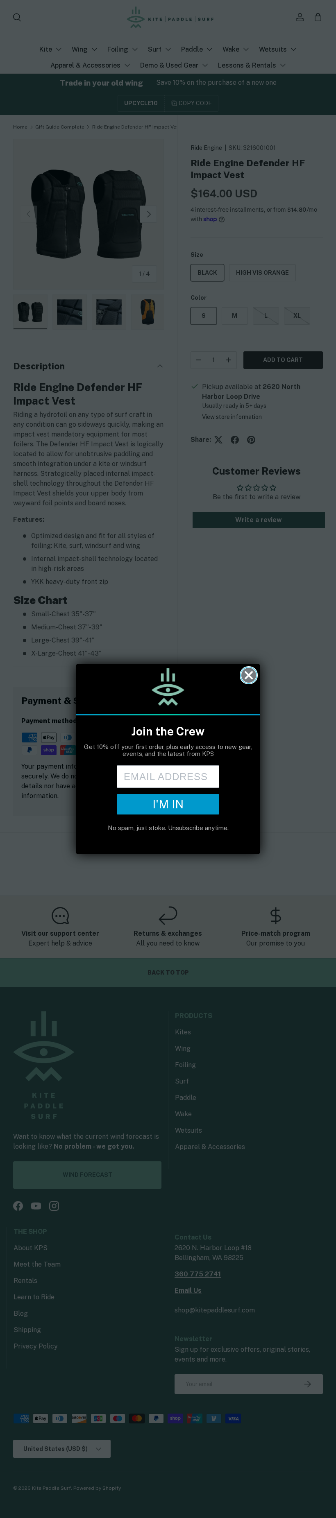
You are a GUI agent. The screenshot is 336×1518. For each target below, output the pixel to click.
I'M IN (168, 804)
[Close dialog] (249, 675)
